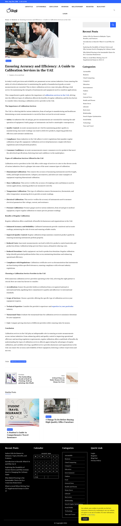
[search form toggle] (114, 10)
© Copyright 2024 (60, 523)
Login (65, 14)
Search (113, 24)
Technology (87, 123)
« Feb (36, 477)
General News (87, 97)
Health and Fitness (89, 100)
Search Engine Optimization (92, 116)
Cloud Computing (88, 78)
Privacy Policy (96, 460)
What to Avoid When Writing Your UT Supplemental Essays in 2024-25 (17, 488)
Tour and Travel (88, 126)
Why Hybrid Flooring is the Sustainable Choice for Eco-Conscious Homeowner (15, 480)
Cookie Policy (91, 514)
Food (84, 94)
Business (64, 7)
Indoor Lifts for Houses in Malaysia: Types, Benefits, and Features (16, 455)
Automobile (41, 7)
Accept (85, 519)
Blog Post (101, 7)
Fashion (85, 91)
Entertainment (88, 87)
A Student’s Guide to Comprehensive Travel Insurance (17, 435)
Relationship (77, 7)
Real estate (86, 110)
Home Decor (87, 104)
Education (53, 7)
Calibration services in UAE (18, 361)
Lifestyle (29, 7)
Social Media (87, 120)
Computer (86, 81)
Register (90, 7)
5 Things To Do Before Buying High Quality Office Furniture (60, 420)
